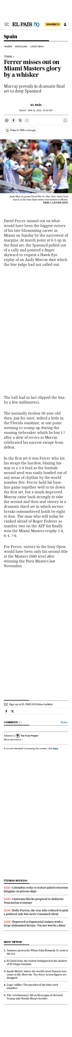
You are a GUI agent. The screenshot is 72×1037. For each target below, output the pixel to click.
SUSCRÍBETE (52, 24)
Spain (10, 36)
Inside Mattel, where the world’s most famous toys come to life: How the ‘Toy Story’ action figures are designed (37, 974)
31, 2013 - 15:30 (40, 110)
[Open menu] (7, 24)
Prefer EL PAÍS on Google (23, 130)
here (55, 748)
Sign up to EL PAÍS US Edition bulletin (31, 704)
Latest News (37, 46)
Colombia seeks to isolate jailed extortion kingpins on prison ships (36, 889)
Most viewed (13, 941)
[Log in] (65, 24)
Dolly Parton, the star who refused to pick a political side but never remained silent (36, 912)
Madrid (8, 46)
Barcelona (21, 46)
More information (12, 739)
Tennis (8, 56)
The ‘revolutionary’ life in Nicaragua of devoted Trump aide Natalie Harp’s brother (35, 997)
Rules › (64, 722)
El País (36, 105)
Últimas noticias (15, 880)
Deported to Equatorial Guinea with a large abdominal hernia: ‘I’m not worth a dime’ (35, 923)
